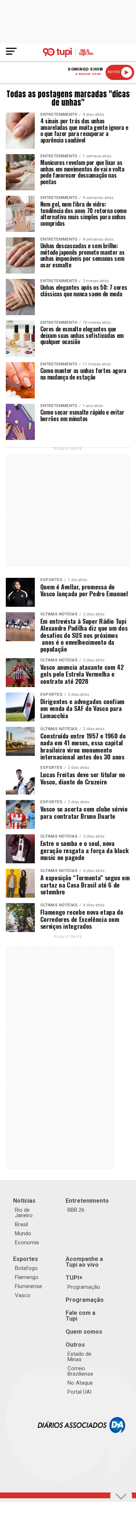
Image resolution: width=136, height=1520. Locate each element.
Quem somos (84, 1331)
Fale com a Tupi (80, 1315)
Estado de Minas (79, 1357)
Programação (83, 1287)
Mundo (23, 1233)
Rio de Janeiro (24, 1213)
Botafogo (26, 1268)
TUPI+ (74, 1277)
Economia (27, 1242)
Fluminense (28, 1286)
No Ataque (80, 1383)
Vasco (22, 1295)
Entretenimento (87, 1200)
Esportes (25, 1259)
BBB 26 (76, 1210)
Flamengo (26, 1277)
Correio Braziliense (80, 1371)
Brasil (21, 1224)
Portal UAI (79, 1392)
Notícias (24, 1200)
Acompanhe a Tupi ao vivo (84, 1262)
